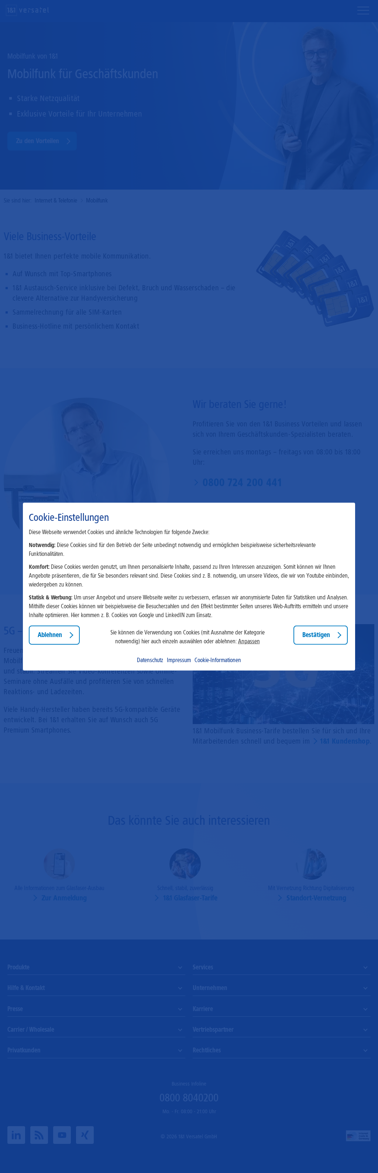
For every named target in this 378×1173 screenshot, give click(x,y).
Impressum (179, 659)
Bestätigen (316, 635)
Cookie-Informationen (218, 659)
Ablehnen (50, 635)
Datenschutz (150, 659)
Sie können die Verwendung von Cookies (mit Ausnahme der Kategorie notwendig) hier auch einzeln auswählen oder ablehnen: (187, 637)
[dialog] (189, 587)
